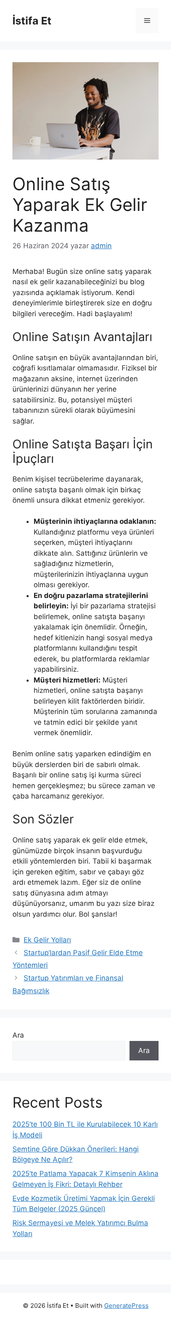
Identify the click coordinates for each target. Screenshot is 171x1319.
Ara (18, 1035)
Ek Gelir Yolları (47, 940)
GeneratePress (126, 1305)
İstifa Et (31, 21)
